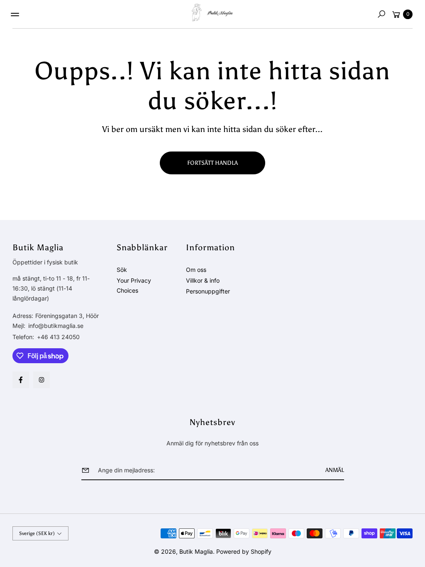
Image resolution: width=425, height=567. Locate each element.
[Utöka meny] (14, 14)
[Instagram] (41, 379)
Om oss (196, 269)
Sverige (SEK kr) (37, 533)
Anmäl (334, 470)
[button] (381, 14)
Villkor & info (203, 280)
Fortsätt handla (212, 162)
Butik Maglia (196, 551)
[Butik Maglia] (212, 13)
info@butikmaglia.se (55, 325)
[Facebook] (20, 379)
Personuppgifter (208, 291)
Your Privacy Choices (134, 285)
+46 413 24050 (58, 336)
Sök (122, 269)
